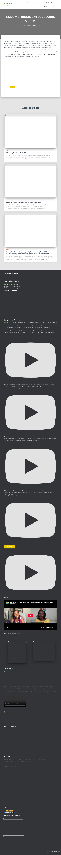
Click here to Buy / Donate (10, 633)
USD (5, 807)
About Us (46, 6)
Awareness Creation (50, 2)
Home (28, 2)
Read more (31, 158)
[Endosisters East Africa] (9, 4)
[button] (40, 2)
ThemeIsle (58, 851)
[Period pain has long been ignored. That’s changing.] (30, 180)
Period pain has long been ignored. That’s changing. (23, 202)
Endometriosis (36, 2)
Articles (12, 87)
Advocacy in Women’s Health (16, 153)
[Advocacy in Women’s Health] (30, 131)
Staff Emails (6, 637)
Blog (54, 6)
